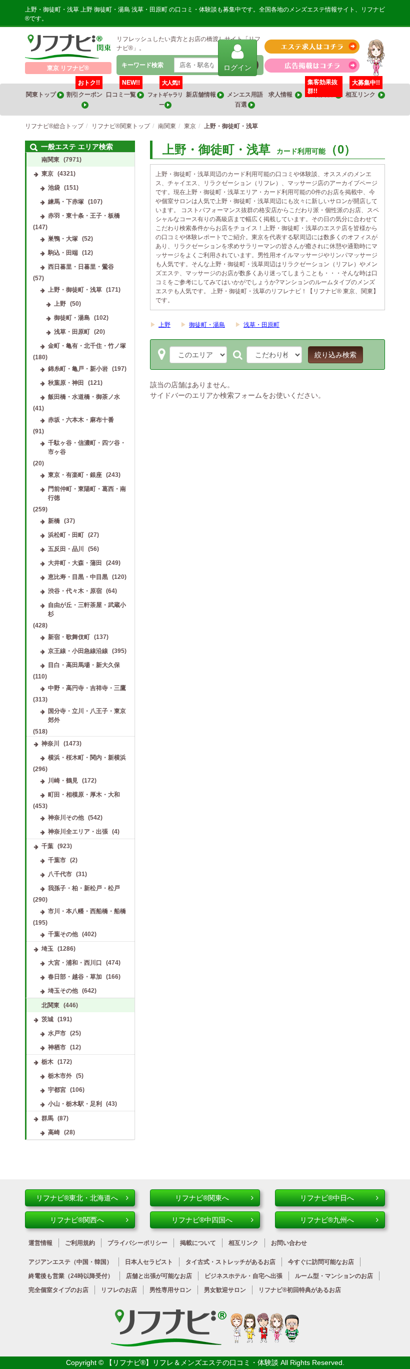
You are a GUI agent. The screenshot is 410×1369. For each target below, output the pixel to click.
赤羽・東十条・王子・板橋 (84, 215)
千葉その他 (63, 934)
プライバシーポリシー (138, 1242)
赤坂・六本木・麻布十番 (81, 419)
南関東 (51, 159)
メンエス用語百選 (245, 99)
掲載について (198, 1242)
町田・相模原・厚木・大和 (84, 794)
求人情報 (281, 94)
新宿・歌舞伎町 (69, 636)
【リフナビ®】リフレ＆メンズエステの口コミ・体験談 (193, 1362)
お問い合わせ (289, 1242)
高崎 (54, 1132)
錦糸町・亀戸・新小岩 (78, 368)
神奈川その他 (66, 817)
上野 (164, 324)
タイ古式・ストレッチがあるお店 (231, 1261)
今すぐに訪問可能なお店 (321, 1261)
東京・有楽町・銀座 (75, 474)
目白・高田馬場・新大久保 (84, 664)
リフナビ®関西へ (77, 1220)
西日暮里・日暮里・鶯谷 (81, 266)
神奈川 (51, 743)
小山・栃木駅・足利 (75, 1103)
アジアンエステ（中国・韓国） (70, 1261)
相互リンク (363, 91)
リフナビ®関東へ (202, 1198)
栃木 (48, 1061)
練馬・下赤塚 (66, 201)
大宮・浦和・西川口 (75, 962)
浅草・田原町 (262, 324)
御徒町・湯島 (207, 324)
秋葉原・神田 (66, 382)
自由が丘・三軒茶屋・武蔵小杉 (87, 609)
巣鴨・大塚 (63, 238)
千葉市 (57, 860)
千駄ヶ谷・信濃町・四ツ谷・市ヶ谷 (87, 447)
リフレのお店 (119, 1289)
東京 (48, 173)
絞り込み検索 (335, 355)
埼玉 (48, 948)
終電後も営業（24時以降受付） (71, 1275)
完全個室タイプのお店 (58, 1289)
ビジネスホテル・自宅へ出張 (243, 1275)
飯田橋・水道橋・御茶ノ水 (84, 396)
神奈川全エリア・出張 (78, 831)
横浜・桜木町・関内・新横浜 (87, 757)
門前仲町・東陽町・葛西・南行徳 (87, 493)
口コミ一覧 (123, 91)
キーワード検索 (143, 65)
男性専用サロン (171, 1289)
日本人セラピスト (149, 1261)
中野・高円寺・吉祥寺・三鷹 (87, 688)
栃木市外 (60, 1075)
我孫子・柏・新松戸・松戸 (84, 888)
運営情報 (40, 1242)
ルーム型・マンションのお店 (334, 1275)
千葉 (48, 846)
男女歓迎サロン (225, 1289)
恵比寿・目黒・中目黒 (78, 576)
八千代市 (60, 874)
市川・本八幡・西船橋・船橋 (87, 911)
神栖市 (57, 1047)
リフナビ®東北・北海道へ (77, 1198)
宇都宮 (57, 1089)
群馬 (48, 1118)
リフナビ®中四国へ (202, 1220)
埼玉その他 (63, 990)
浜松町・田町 (66, 534)
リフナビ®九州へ (327, 1220)
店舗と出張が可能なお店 (159, 1275)
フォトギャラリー (165, 96)
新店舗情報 (201, 94)
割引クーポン (85, 91)
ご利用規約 (80, 1242)
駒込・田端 (63, 252)
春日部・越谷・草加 (75, 976)
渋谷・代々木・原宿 (75, 590)
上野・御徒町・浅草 (75, 289)
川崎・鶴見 (63, 780)
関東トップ (41, 94)
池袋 (54, 187)
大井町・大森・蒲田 (75, 562)
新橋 (54, 520)
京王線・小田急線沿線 (78, 650)
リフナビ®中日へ (327, 1198)
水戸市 (57, 1033)
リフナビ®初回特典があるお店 (299, 1289)
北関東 (51, 1005)
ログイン (238, 68)
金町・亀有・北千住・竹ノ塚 (87, 345)
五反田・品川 (66, 548)
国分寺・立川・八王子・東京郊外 (87, 716)
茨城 (48, 1019)
